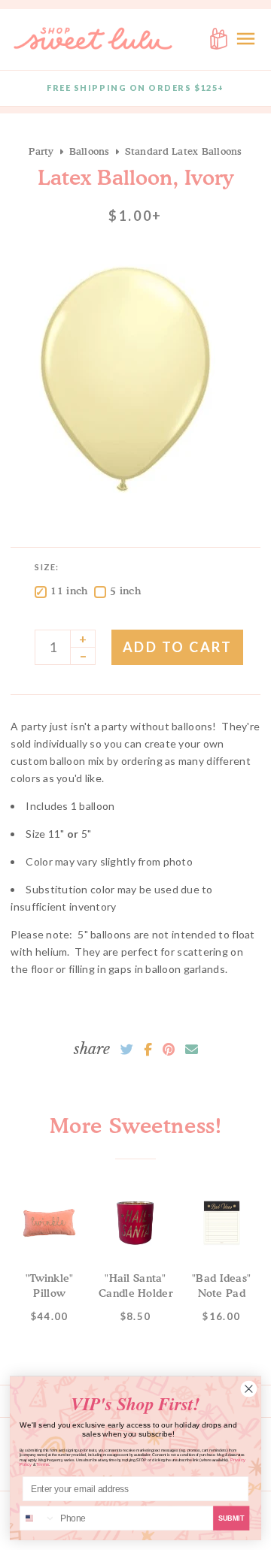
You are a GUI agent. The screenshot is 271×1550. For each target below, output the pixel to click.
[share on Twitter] (126, 1049)
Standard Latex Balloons (183, 151)
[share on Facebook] (148, 1049)
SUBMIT (231, 1517)
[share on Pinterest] (169, 1049)
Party (41, 151)
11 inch (68, 590)
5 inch (125, 590)
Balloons (89, 151)
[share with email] (191, 1049)
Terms (42, 1464)
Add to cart (178, 647)
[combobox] (38, 1518)
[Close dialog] (248, 1388)
